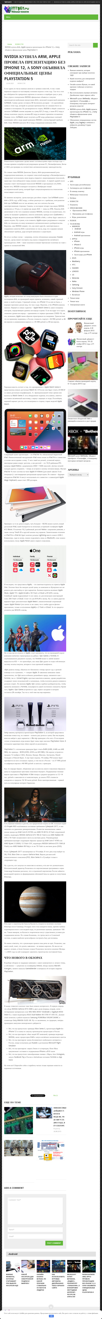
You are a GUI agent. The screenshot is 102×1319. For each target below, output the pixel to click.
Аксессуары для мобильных (80, 185)
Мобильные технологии (79, 195)
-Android (77, 229)
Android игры (79, 232)
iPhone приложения (81, 251)
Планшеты (74, 205)
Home (9, 44)
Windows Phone (78, 291)
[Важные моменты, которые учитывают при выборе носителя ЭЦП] (13, 1266)
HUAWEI (75, 268)
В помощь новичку (77, 191)
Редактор (56, 1128)
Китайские (76, 295)
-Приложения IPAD (79, 211)
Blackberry (76, 261)
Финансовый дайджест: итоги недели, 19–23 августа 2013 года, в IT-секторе (60, 1117)
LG (73, 275)
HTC (74, 265)
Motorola (75, 278)
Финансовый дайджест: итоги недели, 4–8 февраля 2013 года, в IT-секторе (90, 328)
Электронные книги (77, 305)
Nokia (74, 281)
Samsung (75, 285)
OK (51, 1316)
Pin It (55, 1095)
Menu (8, 17)
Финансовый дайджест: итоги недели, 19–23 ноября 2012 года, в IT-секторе (85, 342)
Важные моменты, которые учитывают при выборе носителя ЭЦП (82, 72)
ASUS (74, 258)
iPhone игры (79, 248)
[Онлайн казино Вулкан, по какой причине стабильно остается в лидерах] (43, 1266)
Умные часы (74, 301)
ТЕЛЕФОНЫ (75, 224)
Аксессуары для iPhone (83, 255)
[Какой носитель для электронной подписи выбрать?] (28, 1266)
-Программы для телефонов (82, 214)
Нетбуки (73, 198)
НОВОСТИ (19, 44)
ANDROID (76, 226)
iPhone (76, 241)
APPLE (74, 239)
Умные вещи (74, 298)
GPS (71, 181)
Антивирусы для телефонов (80, 188)
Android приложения (82, 235)
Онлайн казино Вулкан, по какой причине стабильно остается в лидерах (82, 86)
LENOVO (75, 271)
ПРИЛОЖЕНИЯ (76, 208)
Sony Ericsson (77, 288)
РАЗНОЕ (73, 221)
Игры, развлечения (79, 217)
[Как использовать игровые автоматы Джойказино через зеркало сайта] (58, 1266)
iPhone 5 (77, 245)
